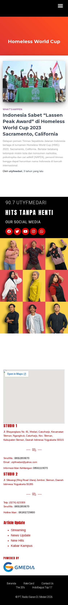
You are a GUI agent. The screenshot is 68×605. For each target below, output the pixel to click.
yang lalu (33, 171)
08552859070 (21, 458)
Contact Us (47, 583)
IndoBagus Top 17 (42, 587)
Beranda (11, 583)
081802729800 (26, 512)
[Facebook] (9, 231)
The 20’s (20, 587)
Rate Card (29, 583)
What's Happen (12, 109)
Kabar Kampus (21, 546)
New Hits (17, 540)
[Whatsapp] (41, 231)
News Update (20, 535)
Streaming (18, 530)
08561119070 (40, 468)
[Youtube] (25, 231)
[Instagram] (33, 231)
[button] (60, 6)
